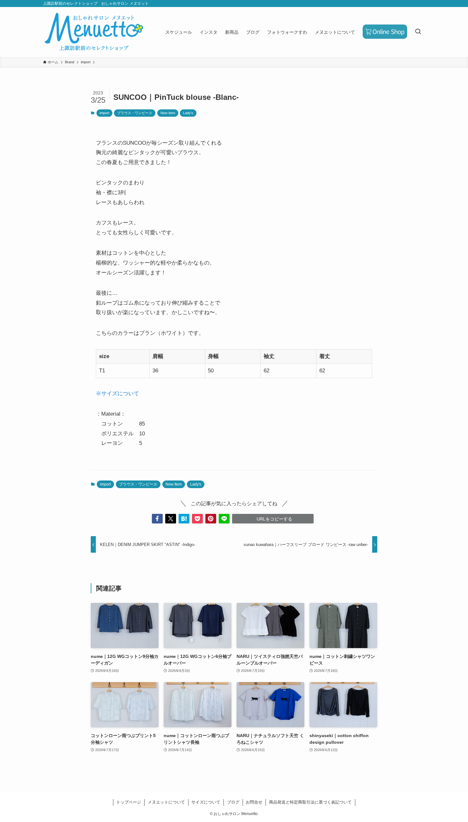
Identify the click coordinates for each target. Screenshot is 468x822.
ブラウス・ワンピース (134, 113)
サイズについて (205, 802)
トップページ (128, 802)
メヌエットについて (166, 802)
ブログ (233, 802)
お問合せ (254, 802)
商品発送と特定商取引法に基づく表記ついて (310, 802)
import (104, 113)
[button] (157, 518)
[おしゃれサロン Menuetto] (94, 32)
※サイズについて (117, 393)
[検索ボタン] (418, 32)
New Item (167, 113)
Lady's (188, 113)
